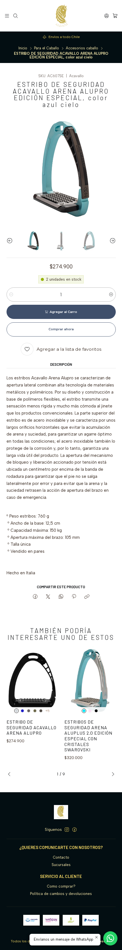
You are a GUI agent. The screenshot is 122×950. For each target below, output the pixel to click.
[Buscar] (15, 15)
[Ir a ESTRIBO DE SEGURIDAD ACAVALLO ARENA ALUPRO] (32, 680)
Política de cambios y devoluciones (61, 894)
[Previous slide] (11, 241)
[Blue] (22, 711)
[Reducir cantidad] (11, 294)
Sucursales (61, 865)
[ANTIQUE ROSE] (90, 711)
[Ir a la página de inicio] (61, 16)
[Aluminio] (16, 711)
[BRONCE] (35, 711)
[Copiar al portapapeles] (87, 597)
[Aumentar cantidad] (111, 294)
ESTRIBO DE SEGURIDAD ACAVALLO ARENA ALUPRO (31, 727)
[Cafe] (28, 711)
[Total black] (96, 711)
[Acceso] (106, 15)
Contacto (61, 857)
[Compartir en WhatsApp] (60, 597)
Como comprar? (61, 886)
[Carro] (115, 15)
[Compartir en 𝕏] (48, 597)
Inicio (22, 48)
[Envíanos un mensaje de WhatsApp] (110, 938)
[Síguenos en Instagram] (67, 830)
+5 (47, 711)
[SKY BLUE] (84, 711)
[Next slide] (111, 241)
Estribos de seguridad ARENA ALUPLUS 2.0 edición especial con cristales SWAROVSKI (88, 735)
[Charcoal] (41, 711)
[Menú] (7, 15)
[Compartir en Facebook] (35, 597)
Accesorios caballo (82, 48)
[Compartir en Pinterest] (73, 597)
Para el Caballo (46, 48)
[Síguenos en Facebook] (74, 830)
